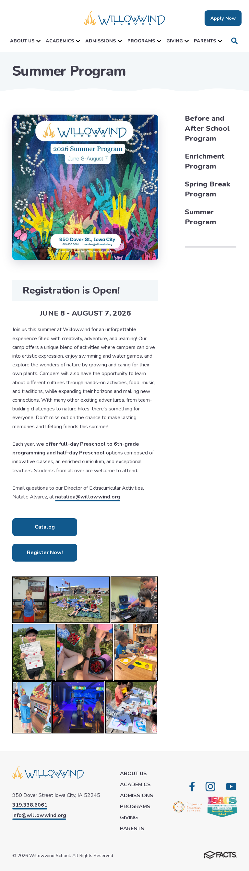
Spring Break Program (207, 189)
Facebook (192, 786)
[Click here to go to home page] (124, 18)
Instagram (210, 786)
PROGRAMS (141, 41)
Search (234, 41)
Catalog (45, 526)
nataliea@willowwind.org (87, 496)
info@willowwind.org (39, 815)
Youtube (231, 786)
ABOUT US (22, 41)
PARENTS (205, 41)
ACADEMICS (60, 41)
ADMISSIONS (100, 41)
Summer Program (200, 217)
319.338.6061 (29, 805)
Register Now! (45, 552)
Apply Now (223, 18)
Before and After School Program (207, 128)
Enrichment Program (205, 161)
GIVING (174, 41)
